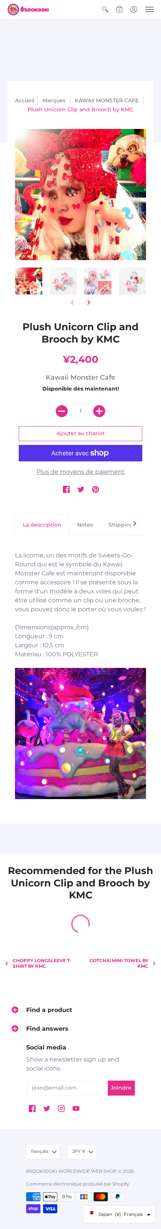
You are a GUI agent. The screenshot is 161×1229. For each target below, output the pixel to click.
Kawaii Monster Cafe (80, 377)
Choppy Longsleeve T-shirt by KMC (42, 963)
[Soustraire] (62, 411)
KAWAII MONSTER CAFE (107, 100)
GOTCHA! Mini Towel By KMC (118, 963)
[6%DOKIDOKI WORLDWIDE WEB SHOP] (28, 9)
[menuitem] (105, 9)
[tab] (42, 525)
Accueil (24, 100)
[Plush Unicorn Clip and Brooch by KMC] (28, 281)
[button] (105, 9)
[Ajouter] (99, 411)
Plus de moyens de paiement (80, 471)
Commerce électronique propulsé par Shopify (77, 1184)
